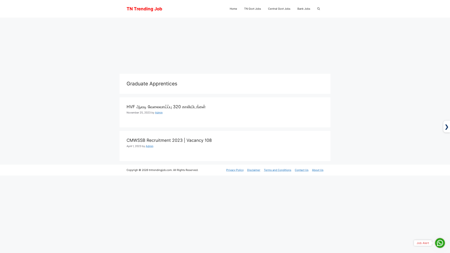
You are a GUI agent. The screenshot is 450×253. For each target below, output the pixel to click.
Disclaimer (253, 170)
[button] (318, 9)
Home (233, 8)
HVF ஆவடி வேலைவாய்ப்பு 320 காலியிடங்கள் (166, 106)
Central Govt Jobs (279, 8)
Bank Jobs (303, 8)
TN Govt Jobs (252, 8)
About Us (317, 170)
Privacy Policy (235, 170)
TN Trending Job (144, 8)
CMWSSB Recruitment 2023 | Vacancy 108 (169, 140)
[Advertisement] (225, 44)
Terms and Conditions (277, 170)
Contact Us (301, 170)
